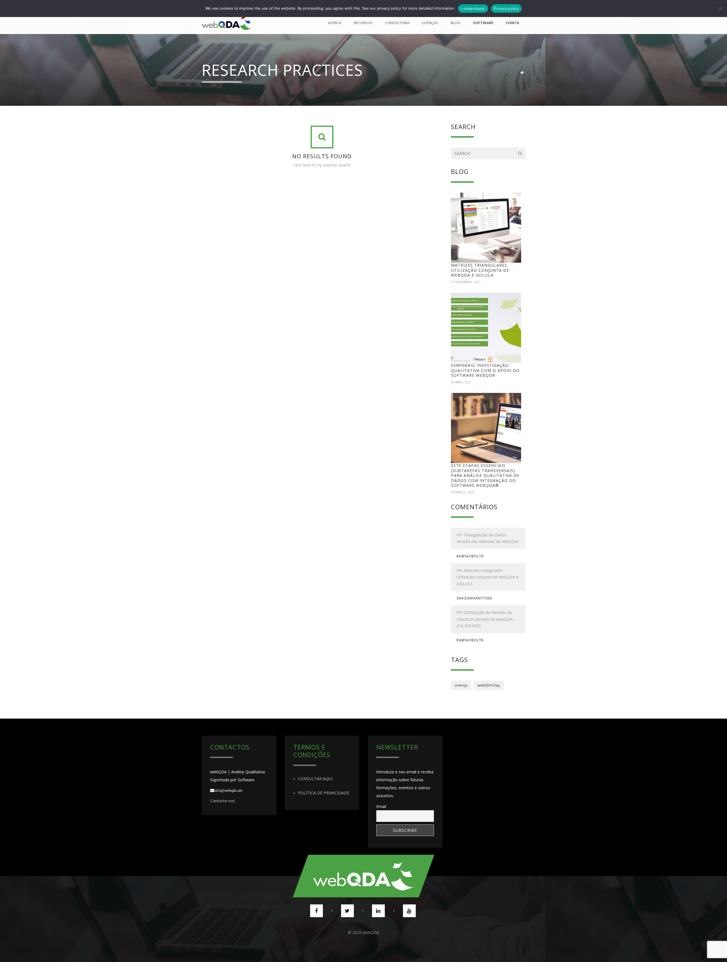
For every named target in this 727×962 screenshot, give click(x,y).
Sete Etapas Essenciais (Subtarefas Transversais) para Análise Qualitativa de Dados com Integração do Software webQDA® (485, 475)
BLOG (455, 22)
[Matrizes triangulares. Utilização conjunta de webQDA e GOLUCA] (486, 228)
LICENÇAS (430, 22)
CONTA (512, 22)
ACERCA (334, 22)
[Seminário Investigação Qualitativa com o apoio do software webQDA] (486, 328)
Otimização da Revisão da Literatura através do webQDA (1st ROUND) (485, 619)
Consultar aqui (315, 778)
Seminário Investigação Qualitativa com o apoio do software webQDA (485, 370)
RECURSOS (363, 22)
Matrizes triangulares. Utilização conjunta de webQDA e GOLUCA (480, 270)
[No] (720, 8)
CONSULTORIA (397, 22)
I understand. (473, 8)
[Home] (226, 22)
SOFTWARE (483, 22)
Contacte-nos (222, 800)
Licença (461, 685)
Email (381, 806)
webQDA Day (488, 685)
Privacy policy (506, 8)
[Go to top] (363, 876)
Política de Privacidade (323, 792)
